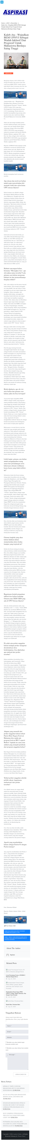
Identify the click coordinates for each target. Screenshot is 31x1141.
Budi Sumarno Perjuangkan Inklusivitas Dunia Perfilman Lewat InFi (13, 1115)
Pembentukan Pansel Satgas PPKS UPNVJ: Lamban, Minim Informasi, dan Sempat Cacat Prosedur (16, 993)
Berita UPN (8, 73)
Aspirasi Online (17, 1134)
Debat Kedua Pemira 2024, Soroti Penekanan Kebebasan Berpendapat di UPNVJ (15, 932)
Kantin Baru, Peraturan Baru (13, 1004)
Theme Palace (21, 1136)
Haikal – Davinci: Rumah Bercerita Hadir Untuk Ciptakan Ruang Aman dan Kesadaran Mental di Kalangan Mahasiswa (16, 938)
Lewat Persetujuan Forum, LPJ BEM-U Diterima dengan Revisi (15, 975)
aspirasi (20, 66)
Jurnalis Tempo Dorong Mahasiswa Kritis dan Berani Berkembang (14, 1088)
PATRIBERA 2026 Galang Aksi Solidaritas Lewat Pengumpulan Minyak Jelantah (15, 1124)
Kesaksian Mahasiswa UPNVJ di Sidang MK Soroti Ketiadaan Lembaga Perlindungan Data (14, 1105)
